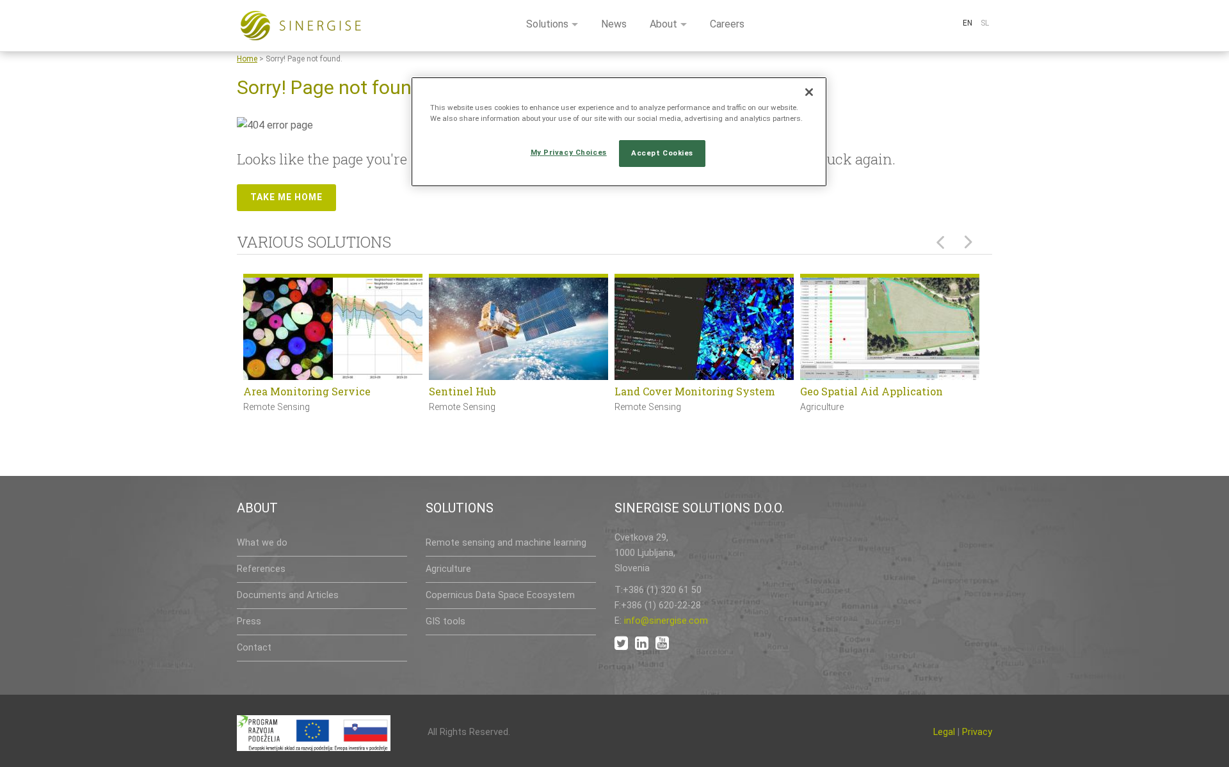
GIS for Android (840, 391)
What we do (262, 542)
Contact (254, 647)
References (261, 569)
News (614, 24)
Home (247, 58)
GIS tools (445, 621)
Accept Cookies (662, 152)
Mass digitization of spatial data (697, 391)
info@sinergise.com (666, 620)
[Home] (301, 26)
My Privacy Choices (569, 152)
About (663, 24)
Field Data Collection (296, 391)
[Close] (809, 92)
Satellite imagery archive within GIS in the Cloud (514, 399)
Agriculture (448, 569)
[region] (619, 132)
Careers (727, 24)
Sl (985, 23)
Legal (944, 732)
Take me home (286, 197)
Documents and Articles (288, 595)
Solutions (547, 24)
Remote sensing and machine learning (506, 542)
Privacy (977, 732)
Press (249, 621)
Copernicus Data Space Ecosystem (500, 595)
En (967, 23)
